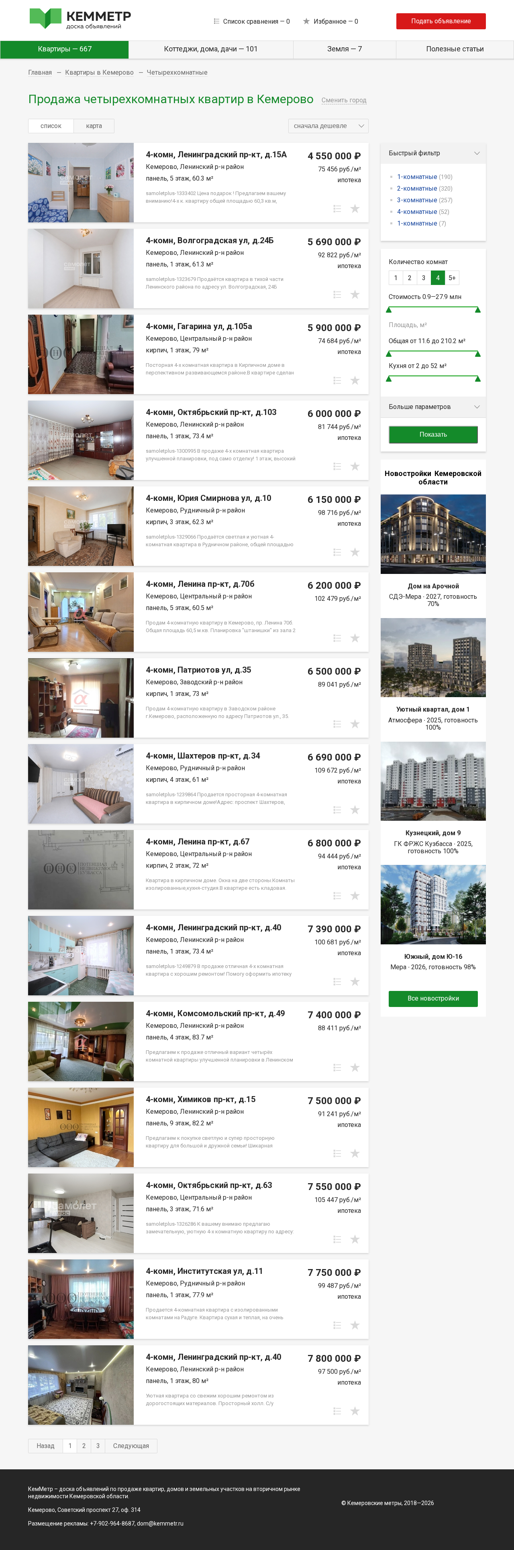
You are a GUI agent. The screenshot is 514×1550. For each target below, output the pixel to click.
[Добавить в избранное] (355, 208)
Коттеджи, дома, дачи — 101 (211, 49)
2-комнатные (425, 188)
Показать (433, 434)
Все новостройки (433, 998)
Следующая (131, 1446)
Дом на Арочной (433, 586)
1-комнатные (425, 177)
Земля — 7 (344, 49)
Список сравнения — (256, 21)
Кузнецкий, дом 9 (433, 833)
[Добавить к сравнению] (337, 208)
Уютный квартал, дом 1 (433, 709)
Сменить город (344, 100)
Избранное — (336, 21)
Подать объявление (441, 21)
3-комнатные (425, 200)
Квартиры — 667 (65, 49)
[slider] (389, 310)
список (51, 126)
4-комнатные (423, 212)
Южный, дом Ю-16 (433, 956)
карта (94, 126)
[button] (328, 126)
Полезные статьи (455, 49)
